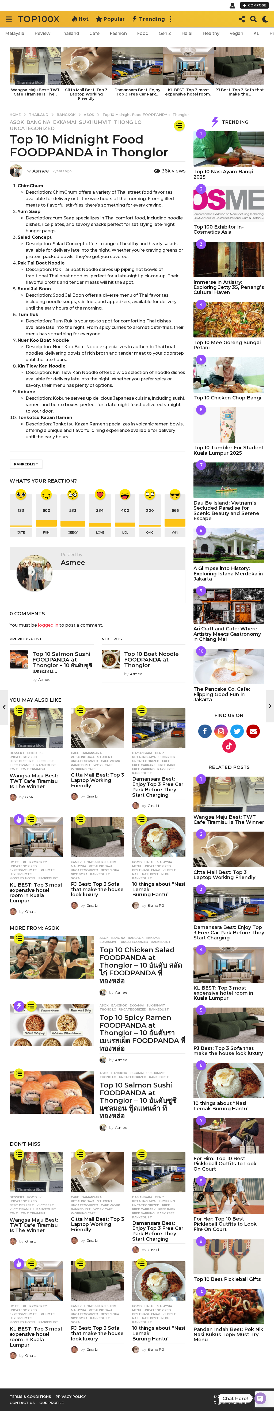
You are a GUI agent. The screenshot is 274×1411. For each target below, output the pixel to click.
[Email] (253, 731)
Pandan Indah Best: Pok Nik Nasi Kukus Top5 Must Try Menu (228, 1335)
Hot (84, 19)
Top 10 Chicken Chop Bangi (227, 398)
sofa (75, 878)
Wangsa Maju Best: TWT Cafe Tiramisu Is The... (35, 92)
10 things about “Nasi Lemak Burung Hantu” (221, 1105)
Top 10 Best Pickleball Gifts (227, 1279)
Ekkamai (64, 122)
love (100, 532)
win (175, 532)
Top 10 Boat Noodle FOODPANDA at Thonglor (151, 660)
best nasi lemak (146, 870)
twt (14, 769)
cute (21, 532)
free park (167, 765)
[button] (232, 5)
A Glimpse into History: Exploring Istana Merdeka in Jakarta (228, 573)
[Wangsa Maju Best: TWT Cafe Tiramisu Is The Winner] (36, 728)
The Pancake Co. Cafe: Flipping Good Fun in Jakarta (221, 694)
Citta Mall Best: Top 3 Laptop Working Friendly (86, 94)
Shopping (166, 757)
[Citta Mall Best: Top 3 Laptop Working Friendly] (97, 728)
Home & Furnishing (100, 862)
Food (143, 33)
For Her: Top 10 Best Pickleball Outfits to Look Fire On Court (225, 1224)
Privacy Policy (71, 1396)
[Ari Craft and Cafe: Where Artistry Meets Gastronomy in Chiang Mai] (228, 606)
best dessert (22, 761)
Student (105, 757)
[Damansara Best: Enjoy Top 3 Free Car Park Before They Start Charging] (158, 728)
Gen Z (165, 33)
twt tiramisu (33, 769)
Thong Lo (128, 122)
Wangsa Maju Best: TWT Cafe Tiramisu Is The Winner (34, 781)
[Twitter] (237, 731)
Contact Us (22, 1403)
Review (42, 33)
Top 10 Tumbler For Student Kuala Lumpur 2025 (228, 450)
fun (46, 532)
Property (38, 862)
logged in (48, 625)
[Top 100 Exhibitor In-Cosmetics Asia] (228, 204)
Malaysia (14, 33)
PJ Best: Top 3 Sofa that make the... (239, 92)
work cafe (103, 765)
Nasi (135, 874)
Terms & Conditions (30, 1396)
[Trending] (19, 1006)
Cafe (94, 33)
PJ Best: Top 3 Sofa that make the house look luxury (97, 889)
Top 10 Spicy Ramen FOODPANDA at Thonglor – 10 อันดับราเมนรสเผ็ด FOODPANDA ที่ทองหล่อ (142, 1032)
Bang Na (38, 122)
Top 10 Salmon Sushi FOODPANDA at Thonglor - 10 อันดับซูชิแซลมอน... (62, 662)
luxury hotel (21, 874)
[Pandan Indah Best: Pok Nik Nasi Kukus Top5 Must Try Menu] (228, 1306)
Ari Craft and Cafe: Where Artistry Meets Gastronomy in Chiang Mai (227, 634)
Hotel (15, 862)
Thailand (69, 33)
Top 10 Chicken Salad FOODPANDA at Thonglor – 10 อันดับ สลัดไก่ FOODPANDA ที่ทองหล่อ (141, 965)
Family (76, 862)
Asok (17, 122)
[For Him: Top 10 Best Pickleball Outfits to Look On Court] (228, 1135)
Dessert (17, 753)
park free (165, 769)
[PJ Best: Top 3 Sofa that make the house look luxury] (97, 837)
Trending (152, 19)
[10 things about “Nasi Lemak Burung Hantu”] (158, 837)
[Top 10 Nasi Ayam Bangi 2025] (228, 149)
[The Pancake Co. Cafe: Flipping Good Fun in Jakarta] (228, 666)
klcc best (45, 761)
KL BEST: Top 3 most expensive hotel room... (188, 92)
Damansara (92, 753)
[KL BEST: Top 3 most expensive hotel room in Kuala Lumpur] (36, 837)
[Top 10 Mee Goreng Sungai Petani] (228, 319)
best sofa (110, 870)
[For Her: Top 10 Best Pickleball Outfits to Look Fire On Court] (228, 1196)
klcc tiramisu (22, 765)
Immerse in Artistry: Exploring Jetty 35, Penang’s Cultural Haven (228, 287)
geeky (73, 532)
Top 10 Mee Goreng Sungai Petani (227, 345)
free (166, 761)
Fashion (118, 33)
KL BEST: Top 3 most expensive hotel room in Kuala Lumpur (36, 893)
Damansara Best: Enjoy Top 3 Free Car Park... (137, 92)
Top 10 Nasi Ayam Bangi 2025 (223, 174)
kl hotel (48, 870)
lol (125, 532)
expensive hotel (24, 870)
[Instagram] (221, 731)
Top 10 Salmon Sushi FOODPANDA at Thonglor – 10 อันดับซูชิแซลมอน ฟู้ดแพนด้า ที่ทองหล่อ (138, 1100)
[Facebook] (205, 731)
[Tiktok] (229, 746)
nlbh (165, 874)
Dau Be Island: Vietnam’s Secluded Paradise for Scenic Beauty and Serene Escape (226, 510)
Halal (186, 33)
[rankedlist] (179, 125)
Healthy (211, 33)
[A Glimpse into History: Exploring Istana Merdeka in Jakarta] (228, 545)
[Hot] (19, 819)
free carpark (144, 765)
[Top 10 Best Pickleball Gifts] (228, 1256)
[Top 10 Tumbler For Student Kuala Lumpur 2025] (228, 425)
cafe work (110, 761)
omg (150, 532)
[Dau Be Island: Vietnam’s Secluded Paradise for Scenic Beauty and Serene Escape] (228, 480)
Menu (136, 866)
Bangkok (136, 937)
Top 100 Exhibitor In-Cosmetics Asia (218, 229)
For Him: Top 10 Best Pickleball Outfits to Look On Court (225, 1164)
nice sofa (79, 874)
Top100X (38, 19)
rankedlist (26, 464)
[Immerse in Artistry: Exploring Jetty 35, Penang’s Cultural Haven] (228, 259)
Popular (114, 19)
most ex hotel (23, 878)
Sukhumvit (95, 122)
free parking (143, 769)
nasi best (150, 874)
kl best (169, 870)
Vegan (236, 33)
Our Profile (51, 1403)
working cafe (83, 769)
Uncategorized (32, 128)
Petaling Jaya (82, 757)
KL (256, 33)
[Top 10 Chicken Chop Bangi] (228, 374)
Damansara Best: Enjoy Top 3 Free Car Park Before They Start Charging (157, 787)
